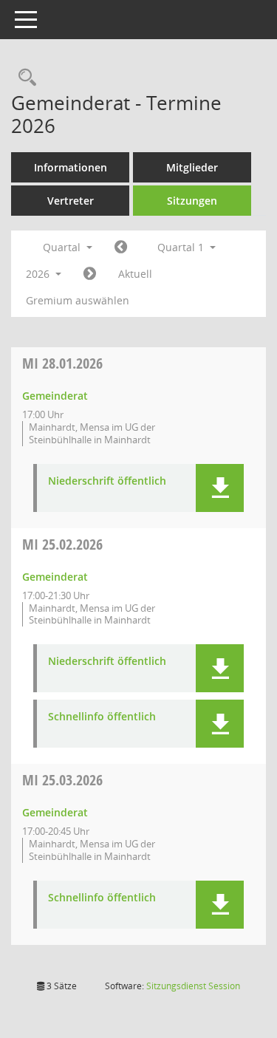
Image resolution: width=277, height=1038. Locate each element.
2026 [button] (39, 274)
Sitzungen (192, 201)
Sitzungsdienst (193, 986)
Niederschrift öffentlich (107, 481)
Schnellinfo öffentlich (102, 717)
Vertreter (70, 201)
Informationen (70, 167)
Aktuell (135, 274)
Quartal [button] (63, 247)
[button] (220, 488)
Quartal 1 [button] (182, 247)
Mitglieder (192, 167)
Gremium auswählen (77, 300)
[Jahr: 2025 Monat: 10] (120, 247)
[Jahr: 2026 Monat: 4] (89, 274)
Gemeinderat (55, 396)
